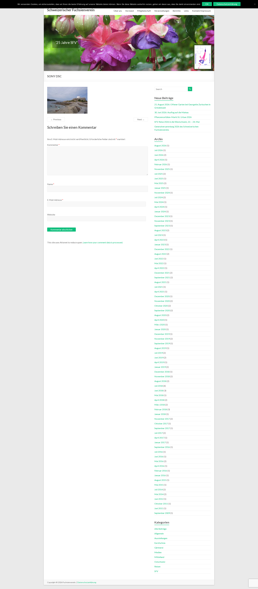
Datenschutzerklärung (86, 582)
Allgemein (159, 533)
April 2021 (159, 291)
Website (51, 214)
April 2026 (159, 159)
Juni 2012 (158, 499)
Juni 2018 (158, 390)
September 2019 (162, 343)
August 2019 (160, 348)
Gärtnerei (158, 547)
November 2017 (162, 418)
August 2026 (160, 145)
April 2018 (159, 400)
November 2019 (162, 338)
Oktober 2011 (161, 503)
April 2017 (159, 437)
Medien (158, 552)
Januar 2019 (160, 367)
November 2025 (162, 169)
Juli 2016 (158, 451)
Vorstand (129, 10)
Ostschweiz (159, 561)
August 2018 (160, 381)
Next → (140, 119)
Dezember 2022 (161, 249)
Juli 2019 (158, 353)
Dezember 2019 (161, 334)
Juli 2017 (158, 433)
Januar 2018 (160, 414)
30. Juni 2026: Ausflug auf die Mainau (171, 112)
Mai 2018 (158, 395)
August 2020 (160, 315)
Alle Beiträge (160, 528)
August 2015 (160, 480)
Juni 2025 (158, 178)
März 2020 (159, 324)
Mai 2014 (158, 494)
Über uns (118, 10)
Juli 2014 (158, 489)
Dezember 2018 (161, 371)
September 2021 (162, 277)
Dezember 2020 (161, 296)
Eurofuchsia (159, 543)
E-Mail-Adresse (55, 200)
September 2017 (162, 428)
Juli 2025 (158, 173)
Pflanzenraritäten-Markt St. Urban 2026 (173, 117)
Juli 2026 (158, 150)
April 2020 (159, 320)
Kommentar (53, 145)
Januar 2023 (160, 244)
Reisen (157, 566)
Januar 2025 (160, 188)
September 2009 (162, 513)
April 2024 (159, 206)
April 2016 (159, 466)
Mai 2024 (158, 202)
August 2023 (160, 230)
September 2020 (162, 310)
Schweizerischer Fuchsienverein (71, 10)
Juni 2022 (158, 258)
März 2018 (159, 404)
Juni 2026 (158, 155)
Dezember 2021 (161, 272)
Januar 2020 (160, 329)
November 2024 (162, 192)
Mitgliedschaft (144, 10)
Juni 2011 (158, 508)
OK (207, 4)
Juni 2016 (158, 456)
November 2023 (162, 221)
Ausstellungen (160, 538)
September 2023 (162, 225)
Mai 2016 (158, 461)
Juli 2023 (158, 235)
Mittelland (159, 557)
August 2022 (160, 254)
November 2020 (162, 301)
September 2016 (162, 447)
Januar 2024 (160, 211)
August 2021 (160, 282)
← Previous (56, 119)
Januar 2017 (160, 442)
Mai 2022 (158, 263)
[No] (254, 4)
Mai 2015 (158, 484)
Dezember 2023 (161, 216)
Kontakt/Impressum (201, 10)
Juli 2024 (158, 197)
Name (50, 184)
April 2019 (159, 362)
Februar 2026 (160, 164)
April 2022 (159, 268)
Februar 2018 (160, 409)
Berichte (177, 10)
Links (186, 10)
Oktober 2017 (161, 423)
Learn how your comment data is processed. (103, 242)
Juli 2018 (158, 385)
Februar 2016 (160, 470)
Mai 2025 (158, 183)
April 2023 (159, 239)
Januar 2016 (160, 475)
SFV (156, 571)
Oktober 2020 (161, 305)
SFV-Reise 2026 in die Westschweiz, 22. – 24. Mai (177, 121)
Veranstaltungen (161, 10)
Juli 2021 (158, 287)
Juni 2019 (158, 357)
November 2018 (162, 376)
